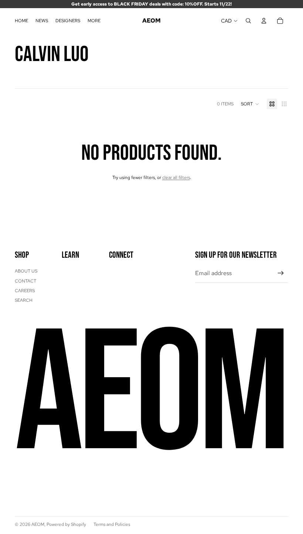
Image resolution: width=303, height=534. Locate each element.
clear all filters (176, 177)
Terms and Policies (111, 524)
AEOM (37, 524)
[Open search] (248, 21)
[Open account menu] (264, 21)
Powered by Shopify (66, 524)
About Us (26, 271)
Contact (25, 281)
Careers (25, 291)
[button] (250, 104)
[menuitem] (94, 21)
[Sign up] (280, 273)
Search (24, 300)
